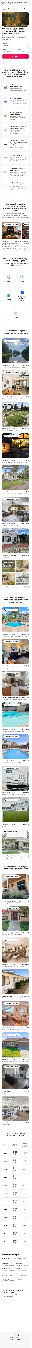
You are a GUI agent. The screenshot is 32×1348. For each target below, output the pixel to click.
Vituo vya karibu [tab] (6, 1258)
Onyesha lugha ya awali (9, 4)
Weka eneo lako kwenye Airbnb (18, 9)
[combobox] (15, 45)
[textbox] (8, 51)
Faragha (12, 1339)
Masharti (18, 1339)
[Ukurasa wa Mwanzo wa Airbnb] (3, 9)
